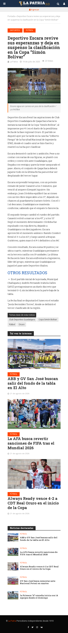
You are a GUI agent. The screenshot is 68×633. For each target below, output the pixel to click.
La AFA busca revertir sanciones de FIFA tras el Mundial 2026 (31, 443)
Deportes (15, 30)
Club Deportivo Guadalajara (22, 319)
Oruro (22, 324)
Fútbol (29, 30)
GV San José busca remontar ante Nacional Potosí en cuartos (37, 582)
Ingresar (35, 9)
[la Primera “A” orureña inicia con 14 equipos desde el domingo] (13, 595)
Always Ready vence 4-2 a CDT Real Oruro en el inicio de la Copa (33, 503)
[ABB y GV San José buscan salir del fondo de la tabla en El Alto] (34, 354)
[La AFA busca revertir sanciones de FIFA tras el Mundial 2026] (34, 414)
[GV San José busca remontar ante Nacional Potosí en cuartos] (13, 581)
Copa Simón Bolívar (48, 319)
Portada (11, 16)
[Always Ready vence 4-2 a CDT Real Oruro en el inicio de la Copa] (34, 474)
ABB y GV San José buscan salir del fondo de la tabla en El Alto (33, 383)
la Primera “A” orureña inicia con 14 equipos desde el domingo (39, 596)
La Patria (14, 61)
